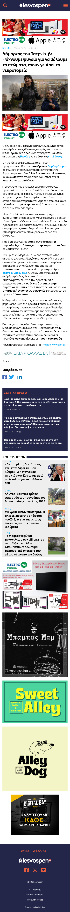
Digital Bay (40, 907)
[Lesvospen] (34, 7)
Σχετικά (25, 850)
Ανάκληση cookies (35, 899)
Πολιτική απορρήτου (35, 895)
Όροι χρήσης (35, 889)
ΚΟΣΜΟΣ (7, 47)
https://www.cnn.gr (54, 344)
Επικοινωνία (39, 850)
